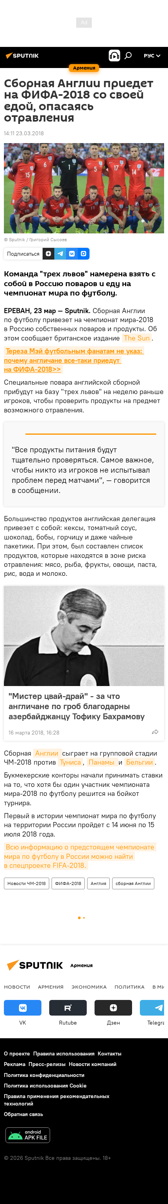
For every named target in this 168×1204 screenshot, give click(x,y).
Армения (51, 986)
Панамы (102, 762)
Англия (98, 883)
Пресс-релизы (47, 1064)
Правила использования (64, 1053)
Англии (47, 753)
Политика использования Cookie (45, 1085)
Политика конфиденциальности (44, 1075)
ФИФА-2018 (68, 883)
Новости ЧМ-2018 (26, 883)
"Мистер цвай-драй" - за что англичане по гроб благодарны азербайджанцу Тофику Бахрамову (77, 706)
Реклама (14, 1064)
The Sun (137, 337)
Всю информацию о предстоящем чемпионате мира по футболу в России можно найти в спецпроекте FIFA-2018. (80, 856)
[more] (155, 732)
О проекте (17, 1053)
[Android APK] (27, 1136)
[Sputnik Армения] (23, 58)
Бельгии (139, 762)
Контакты (110, 1053)
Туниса (70, 762)
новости (17, 986)
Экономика (89, 986)
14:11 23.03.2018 (24, 133)
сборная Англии (133, 883)
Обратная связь (23, 1114)
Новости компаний (92, 1064)
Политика (129, 986)
